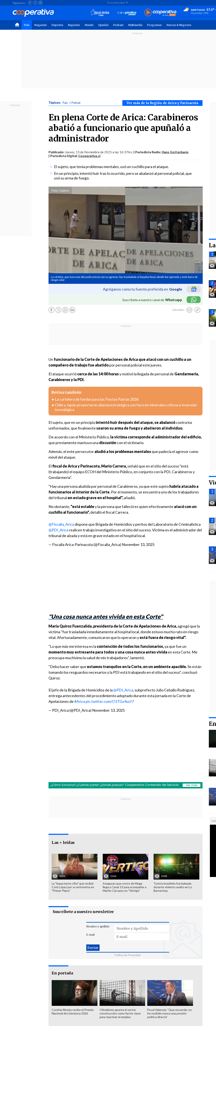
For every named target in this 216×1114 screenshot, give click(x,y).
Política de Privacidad (127, 955)
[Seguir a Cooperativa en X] (35, 2)
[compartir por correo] (189, 310)
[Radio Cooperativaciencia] (127, 12)
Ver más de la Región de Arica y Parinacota (162, 103)
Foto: (55, 190)
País (27, 25)
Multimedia (135, 25)
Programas (154, 25)
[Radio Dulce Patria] (100, 13)
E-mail (90, 934)
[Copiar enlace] (197, 310)
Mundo (89, 25)
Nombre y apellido (97, 926)
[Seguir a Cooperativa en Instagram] (40, 2)
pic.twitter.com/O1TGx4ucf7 (110, 701)
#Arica (79, 701)
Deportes (57, 25)
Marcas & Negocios (178, 25)
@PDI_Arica (58, 530)
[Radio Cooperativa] (160, 13)
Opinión (103, 25)
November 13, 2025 (138, 544)
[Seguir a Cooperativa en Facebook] (30, 2)
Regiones (74, 25)
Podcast (118, 25)
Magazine (40, 25)
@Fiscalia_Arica (61, 524)
